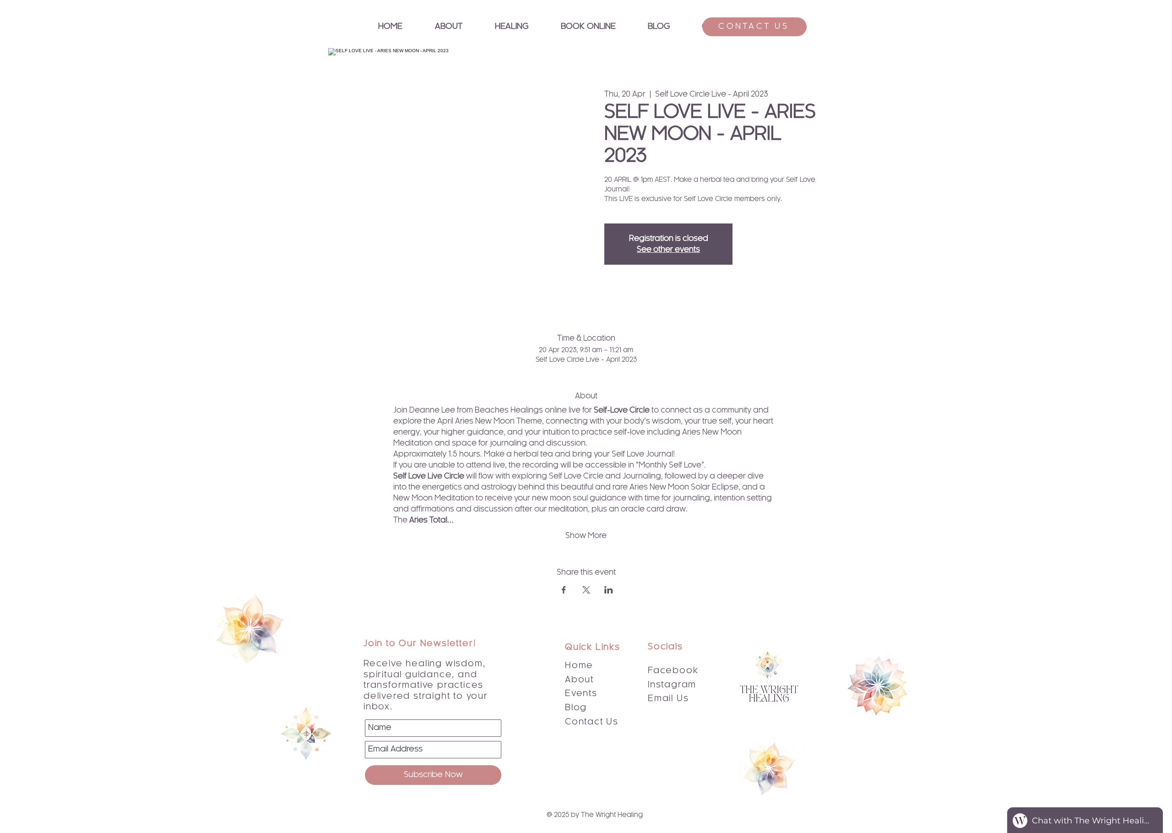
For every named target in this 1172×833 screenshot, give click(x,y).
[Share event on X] (586, 589)
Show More (586, 535)
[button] (511, 27)
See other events (668, 249)
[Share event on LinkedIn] (608, 589)
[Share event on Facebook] (563, 589)
